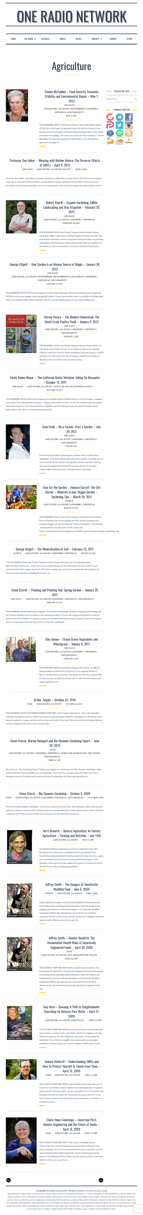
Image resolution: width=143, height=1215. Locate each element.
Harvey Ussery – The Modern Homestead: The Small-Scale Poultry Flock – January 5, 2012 (71, 319)
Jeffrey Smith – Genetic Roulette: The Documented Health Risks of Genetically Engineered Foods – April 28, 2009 (71, 942)
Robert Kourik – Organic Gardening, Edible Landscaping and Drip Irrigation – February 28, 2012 (71, 207)
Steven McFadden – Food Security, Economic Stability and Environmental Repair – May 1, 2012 (71, 96)
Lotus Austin (101, 1191)
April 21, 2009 (95, 1020)
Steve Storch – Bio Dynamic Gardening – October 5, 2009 (54, 793)
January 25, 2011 (54, 602)
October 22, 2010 (74, 704)
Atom (29, 704)
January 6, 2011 (71, 658)
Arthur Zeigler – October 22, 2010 (55, 699)
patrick (69, 500)
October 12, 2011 (54, 390)
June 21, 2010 (54, 760)
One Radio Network (72, 16)
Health (67, 169)
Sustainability (76, 112)
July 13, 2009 (88, 839)
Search (113, 39)
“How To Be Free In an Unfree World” (73, 386)
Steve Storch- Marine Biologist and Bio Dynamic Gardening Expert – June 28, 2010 (54, 743)
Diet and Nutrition (77, 955)
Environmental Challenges (68, 276)
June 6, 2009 (91, 893)
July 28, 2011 (71, 446)
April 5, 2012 (81, 169)
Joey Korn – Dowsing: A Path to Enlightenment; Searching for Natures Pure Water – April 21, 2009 (71, 1011)
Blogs (78, 39)
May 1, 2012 (71, 115)
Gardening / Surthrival (82, 219)
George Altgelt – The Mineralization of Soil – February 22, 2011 (55, 548)
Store (129, 39)
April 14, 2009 (90, 1133)
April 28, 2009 (71, 958)
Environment (77, 108)
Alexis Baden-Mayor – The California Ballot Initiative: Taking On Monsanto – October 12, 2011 (55, 380)
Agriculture (50, 108)
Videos (62, 39)
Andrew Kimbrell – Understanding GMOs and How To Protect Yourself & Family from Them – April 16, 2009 (72, 1066)
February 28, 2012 (71, 223)
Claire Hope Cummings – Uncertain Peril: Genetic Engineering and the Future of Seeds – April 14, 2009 (71, 1124)
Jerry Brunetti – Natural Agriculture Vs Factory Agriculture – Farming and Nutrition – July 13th (71, 833)
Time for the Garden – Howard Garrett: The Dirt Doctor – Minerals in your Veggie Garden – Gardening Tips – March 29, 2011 (71, 492)
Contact (95, 39)
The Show (28, 39)
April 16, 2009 (90, 1075)
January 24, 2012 (54, 283)
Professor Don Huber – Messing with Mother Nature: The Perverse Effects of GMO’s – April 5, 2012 (55, 163)
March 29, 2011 (71, 508)
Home (13, 39)
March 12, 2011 (88, 553)
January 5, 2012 (71, 336)
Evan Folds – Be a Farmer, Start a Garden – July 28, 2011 (71, 429)
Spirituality (77, 1020)
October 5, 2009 (95, 797)
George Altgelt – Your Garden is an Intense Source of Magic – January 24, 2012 (55, 266)
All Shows (63, 108)
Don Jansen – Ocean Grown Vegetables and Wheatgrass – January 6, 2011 (72, 641)
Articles (45, 39)
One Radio (69, 105)
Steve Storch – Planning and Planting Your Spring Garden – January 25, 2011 (54, 592)
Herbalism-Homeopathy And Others (80, 753)
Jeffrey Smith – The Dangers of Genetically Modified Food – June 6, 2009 (71, 887)
